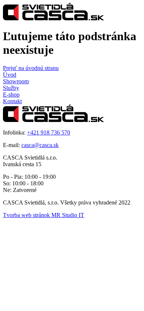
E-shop (11, 94)
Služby (11, 88)
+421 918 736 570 (48, 132)
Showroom (16, 81)
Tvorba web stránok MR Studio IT (43, 215)
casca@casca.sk (40, 145)
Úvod (9, 74)
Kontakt (12, 101)
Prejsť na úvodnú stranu (31, 68)
